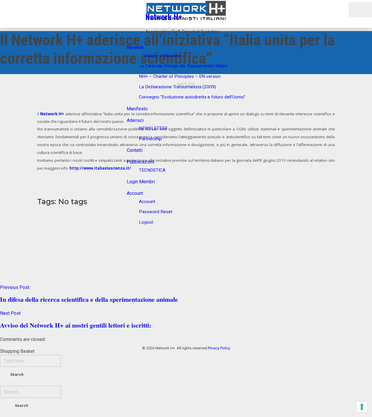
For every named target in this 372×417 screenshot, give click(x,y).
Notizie (186, 84)
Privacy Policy (219, 348)
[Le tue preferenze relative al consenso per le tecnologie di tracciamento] (361, 406)
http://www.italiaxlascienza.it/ (100, 168)
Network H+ (163, 16)
